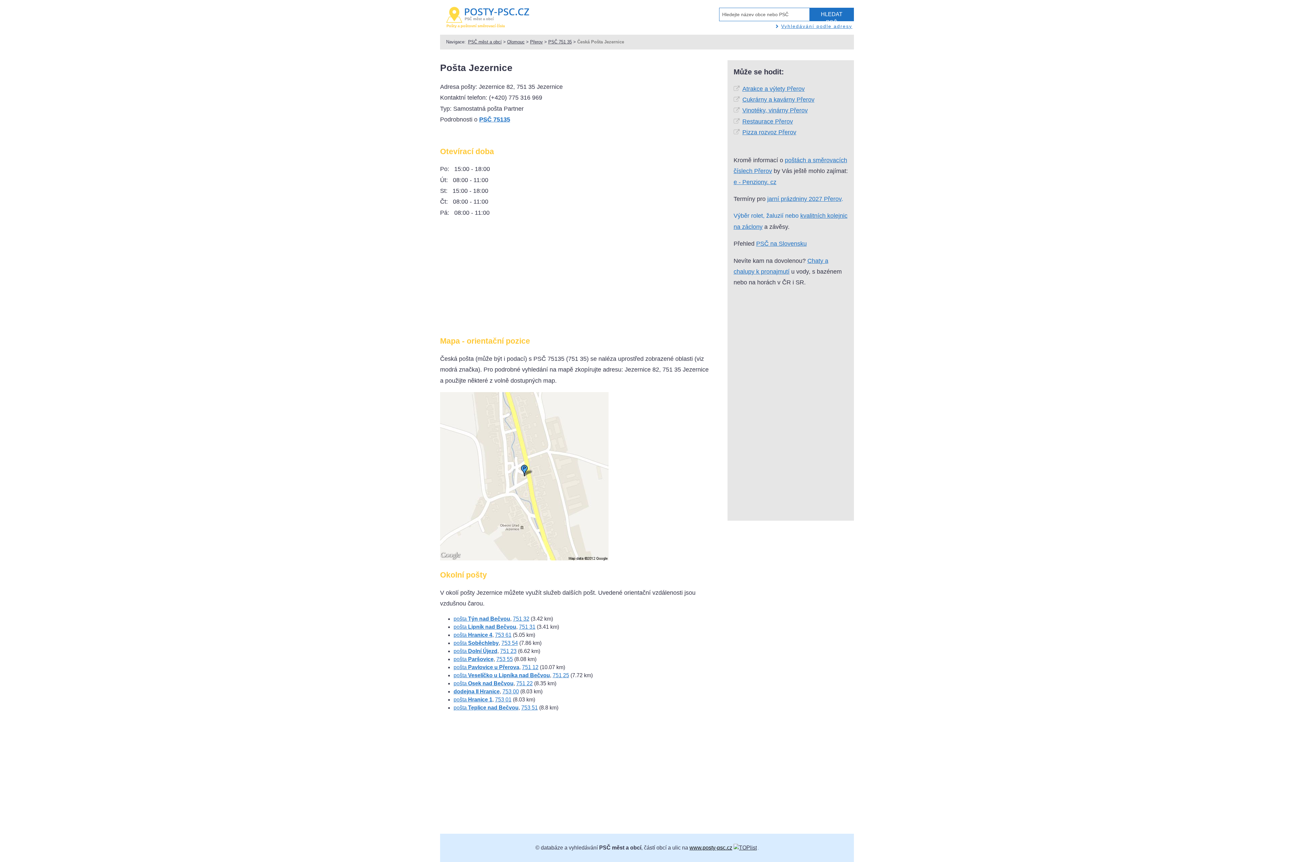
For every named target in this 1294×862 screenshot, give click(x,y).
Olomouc (516, 41)
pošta (482, 619)
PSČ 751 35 (560, 41)
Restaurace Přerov (767, 121)
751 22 (524, 683)
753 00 (510, 691)
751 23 (508, 651)
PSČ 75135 (494, 119)
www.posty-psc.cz (710, 848)
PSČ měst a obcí (485, 41)
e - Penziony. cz (755, 182)
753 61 (503, 635)
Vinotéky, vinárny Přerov (775, 110)
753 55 (504, 659)
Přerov (536, 41)
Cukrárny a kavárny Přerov (778, 99)
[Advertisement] (496, 279)
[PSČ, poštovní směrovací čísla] (745, 848)
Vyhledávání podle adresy (816, 26)
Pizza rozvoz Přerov (769, 132)
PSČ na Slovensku (781, 243)
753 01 (503, 699)
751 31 (527, 627)
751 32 (521, 619)
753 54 (509, 643)
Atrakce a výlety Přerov (773, 88)
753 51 (529, 708)
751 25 (561, 675)
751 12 (530, 667)
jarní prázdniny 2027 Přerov (804, 199)
